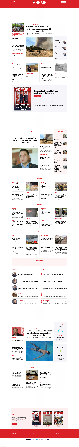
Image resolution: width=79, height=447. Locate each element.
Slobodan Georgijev (57, 56)
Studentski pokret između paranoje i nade (59, 54)
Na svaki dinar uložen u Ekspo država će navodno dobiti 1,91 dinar (46, 185)
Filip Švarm (56, 44)
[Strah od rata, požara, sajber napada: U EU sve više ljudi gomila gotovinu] (32, 186)
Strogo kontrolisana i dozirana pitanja (56, 101)
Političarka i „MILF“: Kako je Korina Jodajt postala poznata (57, 160)
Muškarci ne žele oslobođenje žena (16, 385)
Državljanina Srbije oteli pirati (47, 248)
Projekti (44, 433)
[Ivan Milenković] (64, 49)
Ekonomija (39, 178)
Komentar (57, 38)
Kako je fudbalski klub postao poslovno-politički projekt (47, 92)
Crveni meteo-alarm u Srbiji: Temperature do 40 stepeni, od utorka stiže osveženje (60, 221)
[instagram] (63, 433)
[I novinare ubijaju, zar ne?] (32, 67)
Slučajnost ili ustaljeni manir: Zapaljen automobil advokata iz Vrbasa (17, 223)
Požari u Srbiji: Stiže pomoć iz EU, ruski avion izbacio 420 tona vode (39, 29)
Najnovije (60, 131)
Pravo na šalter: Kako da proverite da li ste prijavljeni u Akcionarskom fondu (18, 185)
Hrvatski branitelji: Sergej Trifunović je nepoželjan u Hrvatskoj (17, 358)
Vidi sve (56, 58)
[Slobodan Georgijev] (64, 55)
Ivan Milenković (56, 50)
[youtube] (61, 433)
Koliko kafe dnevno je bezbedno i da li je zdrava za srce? (58, 152)
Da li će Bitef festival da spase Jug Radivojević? (17, 340)
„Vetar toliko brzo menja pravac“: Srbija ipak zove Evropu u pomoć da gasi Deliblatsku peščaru (32, 221)
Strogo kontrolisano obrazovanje (17, 38)
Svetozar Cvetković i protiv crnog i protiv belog (27, 295)
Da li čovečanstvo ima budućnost (56, 105)
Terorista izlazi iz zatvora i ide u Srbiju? (17, 65)
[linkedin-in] (67, 433)
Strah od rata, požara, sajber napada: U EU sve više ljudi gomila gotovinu (32, 195)
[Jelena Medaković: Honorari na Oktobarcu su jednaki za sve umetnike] (39, 351)
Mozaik (32, 367)
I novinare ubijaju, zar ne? (31, 75)
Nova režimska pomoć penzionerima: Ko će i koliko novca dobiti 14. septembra (46, 196)
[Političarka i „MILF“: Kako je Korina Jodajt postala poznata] (65, 159)
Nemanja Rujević (20, 293)
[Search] (11, 1)
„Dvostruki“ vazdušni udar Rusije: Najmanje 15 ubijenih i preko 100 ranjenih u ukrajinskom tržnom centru (32, 250)
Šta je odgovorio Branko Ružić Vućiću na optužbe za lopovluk (18, 46)
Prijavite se (58, 1)
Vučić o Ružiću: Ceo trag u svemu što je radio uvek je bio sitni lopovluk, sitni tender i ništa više (46, 157)
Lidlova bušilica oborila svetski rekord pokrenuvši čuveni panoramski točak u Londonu (53, 281)
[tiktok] (65, 433)
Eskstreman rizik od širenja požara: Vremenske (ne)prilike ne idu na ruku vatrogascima (46, 375)
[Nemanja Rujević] (14, 294)
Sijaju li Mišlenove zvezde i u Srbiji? (16, 373)
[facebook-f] (57, 433)
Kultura (32, 324)
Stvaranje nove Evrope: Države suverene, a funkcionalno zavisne (46, 66)
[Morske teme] (61, 67)
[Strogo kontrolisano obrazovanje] (18, 27)
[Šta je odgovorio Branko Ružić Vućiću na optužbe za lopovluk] (25, 158)
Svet (39, 232)
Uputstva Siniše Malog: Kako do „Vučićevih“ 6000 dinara (17, 196)
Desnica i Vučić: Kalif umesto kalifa (27, 302)
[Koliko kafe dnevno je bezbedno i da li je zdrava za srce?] (65, 152)
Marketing (30, 433)
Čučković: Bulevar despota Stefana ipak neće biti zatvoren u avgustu (46, 211)
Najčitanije (44, 269)
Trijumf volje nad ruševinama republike (59, 48)
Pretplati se (38, 96)
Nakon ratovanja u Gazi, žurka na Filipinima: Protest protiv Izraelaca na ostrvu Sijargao (61, 249)
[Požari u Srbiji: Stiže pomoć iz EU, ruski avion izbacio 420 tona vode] (39, 47)
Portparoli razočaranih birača (57, 42)
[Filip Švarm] (64, 43)
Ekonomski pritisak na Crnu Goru (40, 105)
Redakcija (22, 433)
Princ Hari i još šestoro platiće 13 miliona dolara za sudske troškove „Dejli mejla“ (47, 76)
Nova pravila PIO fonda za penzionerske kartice (55, 288)
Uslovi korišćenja (35, 433)
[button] (55, 330)
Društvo (39, 204)
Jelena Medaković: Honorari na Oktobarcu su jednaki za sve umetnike (39, 333)
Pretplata (63, 1)
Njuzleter (40, 433)
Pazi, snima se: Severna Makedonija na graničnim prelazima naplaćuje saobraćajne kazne (17, 77)
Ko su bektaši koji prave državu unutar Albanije (55, 295)
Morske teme (58, 75)
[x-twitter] (59, 433)
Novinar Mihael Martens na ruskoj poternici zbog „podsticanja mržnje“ (47, 238)
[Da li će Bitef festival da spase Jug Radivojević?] (18, 331)
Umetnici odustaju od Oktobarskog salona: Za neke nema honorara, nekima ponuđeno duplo (18, 348)
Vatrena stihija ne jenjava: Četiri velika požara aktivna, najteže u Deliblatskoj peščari (46, 223)
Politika (32, 131)
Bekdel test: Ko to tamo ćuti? (46, 385)
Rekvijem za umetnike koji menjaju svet (17, 55)
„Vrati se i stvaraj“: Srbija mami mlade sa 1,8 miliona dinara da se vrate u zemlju (61, 195)
